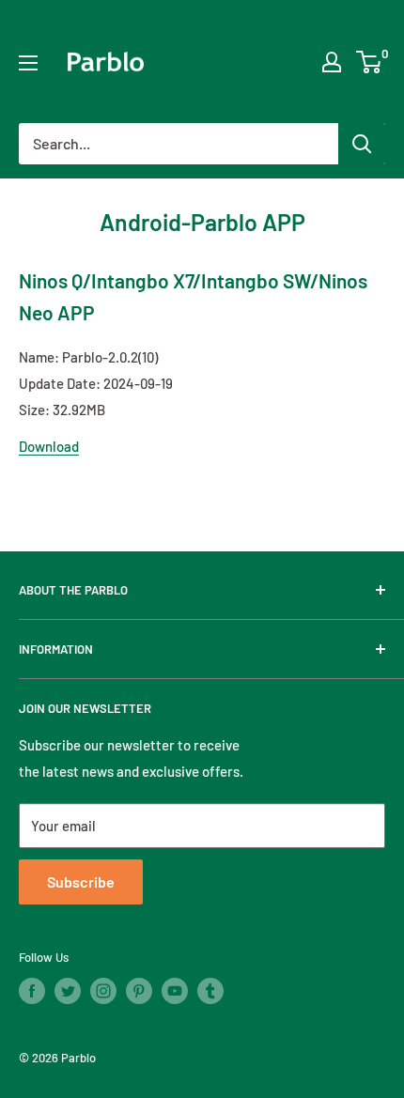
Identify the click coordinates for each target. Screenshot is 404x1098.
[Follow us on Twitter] (67, 991)
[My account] (331, 62)
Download (49, 446)
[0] (369, 62)
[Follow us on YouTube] (175, 991)
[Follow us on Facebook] (32, 991)
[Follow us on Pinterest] (139, 991)
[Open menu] (28, 62)
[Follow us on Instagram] (103, 991)
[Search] (361, 143)
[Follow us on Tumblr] (210, 991)
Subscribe (81, 881)
